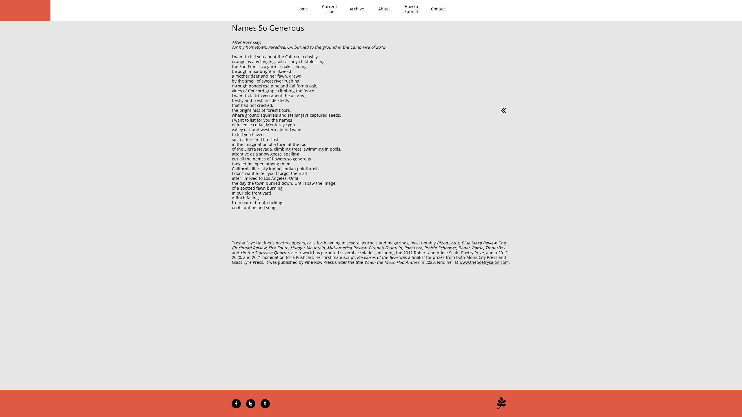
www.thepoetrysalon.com (484, 262)
